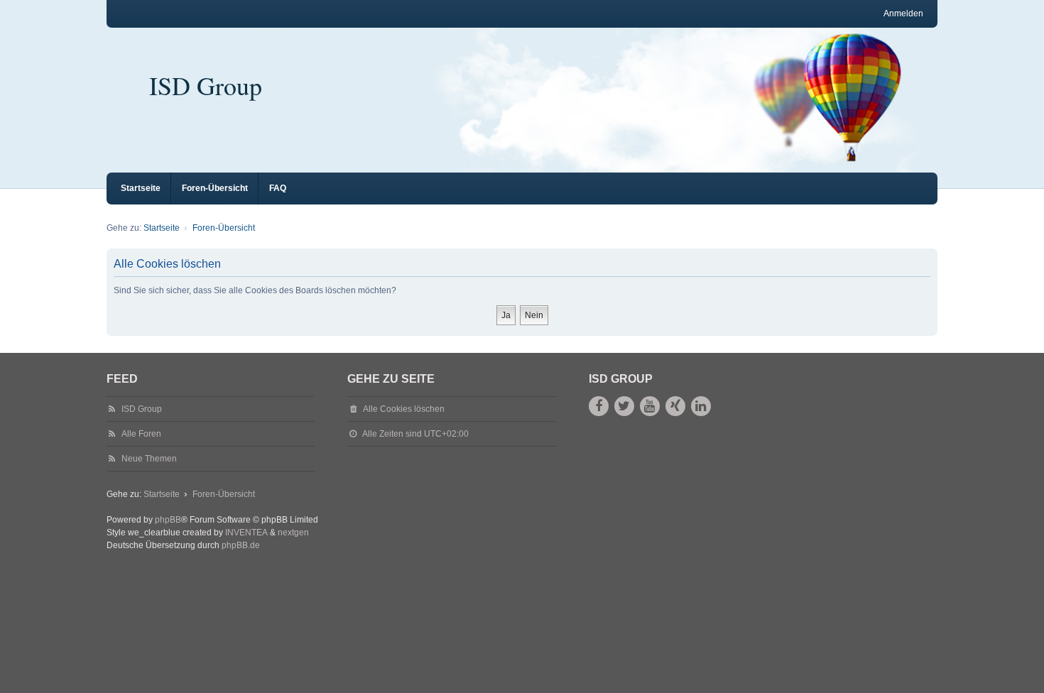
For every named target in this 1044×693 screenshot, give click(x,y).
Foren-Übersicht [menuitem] (215, 188)
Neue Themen (149, 459)
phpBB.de (241, 545)
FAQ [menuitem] (277, 188)
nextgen (293, 533)
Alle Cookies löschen (404, 409)
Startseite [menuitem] (141, 188)
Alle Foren (141, 434)
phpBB (168, 520)
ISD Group (205, 85)
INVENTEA (246, 533)
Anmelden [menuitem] (903, 13)
